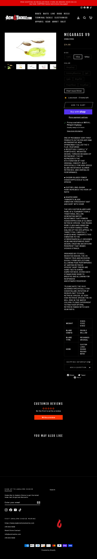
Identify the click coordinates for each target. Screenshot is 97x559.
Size (66, 52)
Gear (48, 21)
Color (67, 63)
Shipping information (78, 362)
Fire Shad (84, 85)
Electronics (61, 17)
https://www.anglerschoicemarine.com (19, 523)
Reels (67, 13)
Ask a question (78, 367)
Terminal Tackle (44, 17)
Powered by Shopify (48, 550)
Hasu (68, 79)
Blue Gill (78, 79)
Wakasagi (70, 67)
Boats (38, 13)
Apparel (39, 21)
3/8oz (68, 57)
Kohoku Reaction (73, 73)
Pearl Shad (71, 85)
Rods (59, 13)
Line (53, 13)
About (55, 21)
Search (52, 490)
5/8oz (87, 57)
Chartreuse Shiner (74, 91)
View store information (75, 131)
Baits (46, 13)
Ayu (86, 73)
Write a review (48, 417)
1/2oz (78, 57)
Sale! (63, 21)
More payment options (78, 117)
